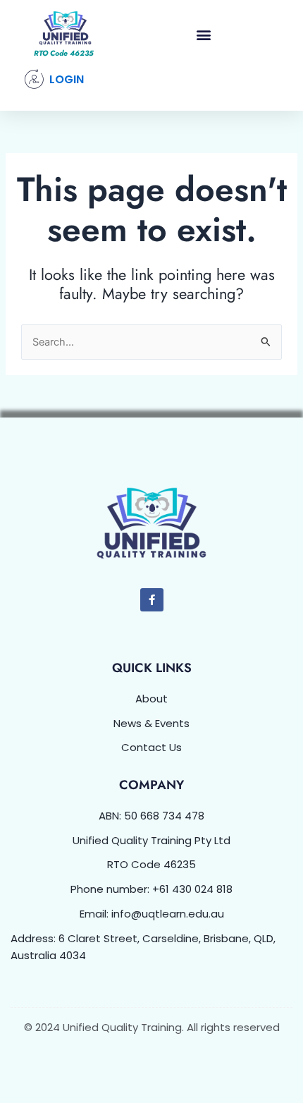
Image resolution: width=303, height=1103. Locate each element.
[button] (204, 35)
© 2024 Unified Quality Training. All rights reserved (152, 1027)
